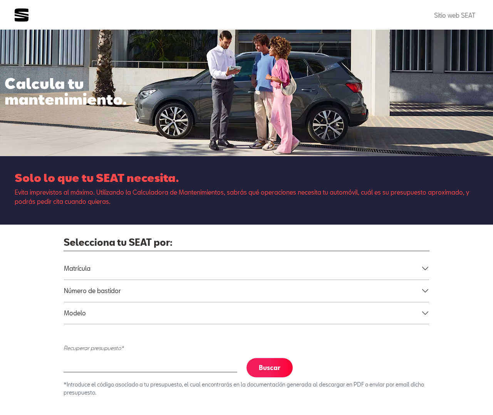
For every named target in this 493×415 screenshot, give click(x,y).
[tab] (246, 268)
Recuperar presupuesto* (94, 348)
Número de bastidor (92, 290)
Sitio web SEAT (454, 15)
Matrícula (77, 268)
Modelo (75, 313)
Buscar (269, 367)
